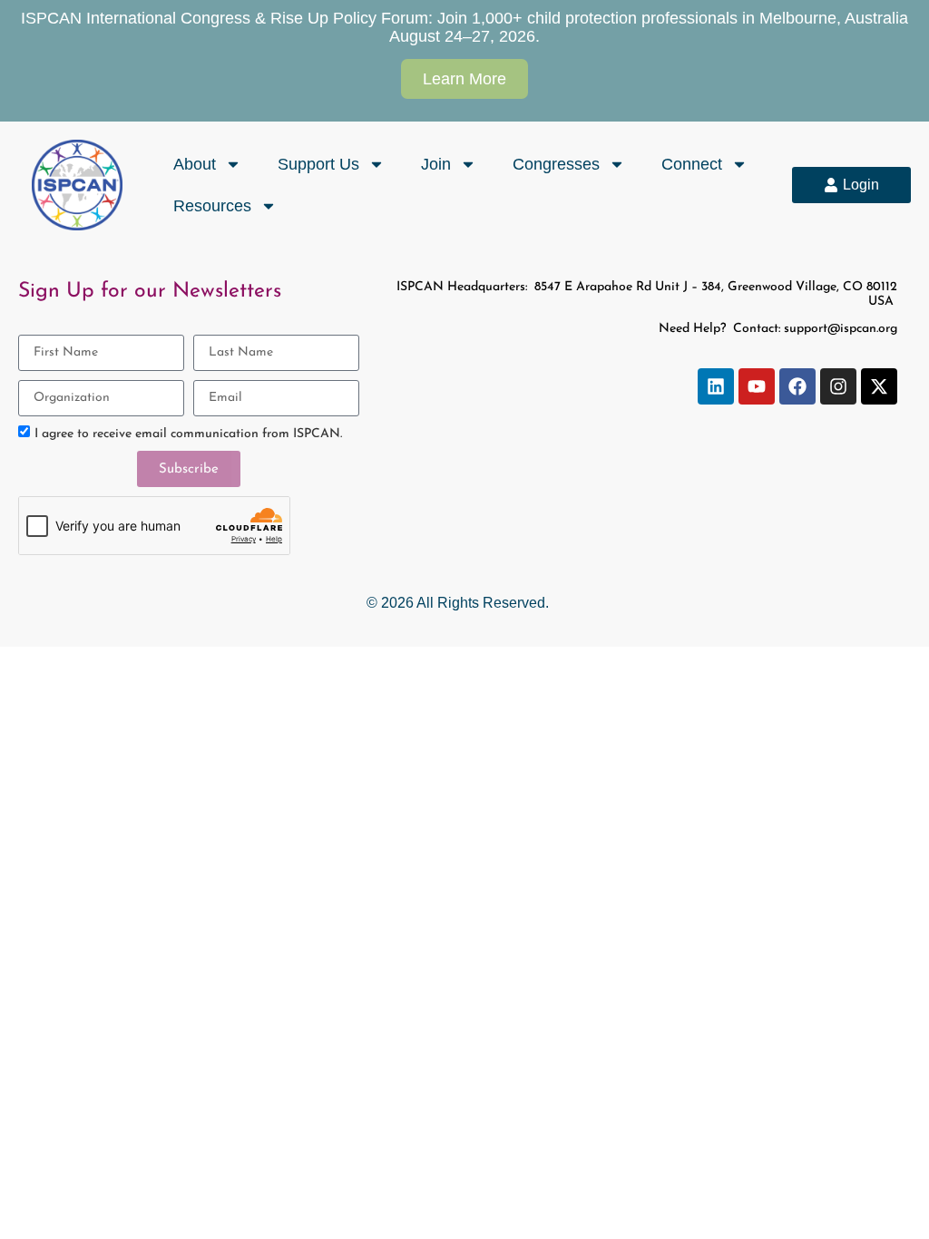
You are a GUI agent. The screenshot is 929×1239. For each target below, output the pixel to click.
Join (436, 164)
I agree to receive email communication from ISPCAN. (188, 434)
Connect (691, 164)
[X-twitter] (879, 386)
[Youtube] (756, 386)
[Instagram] (838, 386)
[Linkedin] (716, 386)
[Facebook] (797, 386)
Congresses (556, 164)
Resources (212, 206)
